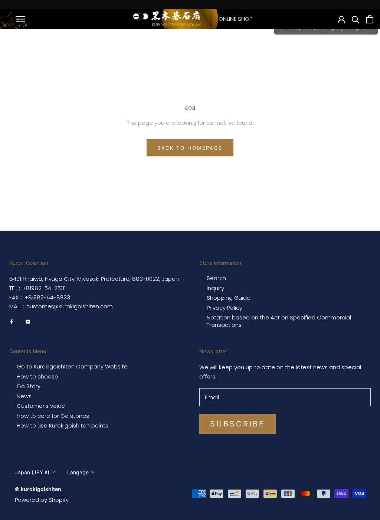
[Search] (356, 19)
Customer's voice (41, 406)
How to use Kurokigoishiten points (62, 425)
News (24, 396)
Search (216, 278)
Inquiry (215, 288)
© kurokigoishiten (38, 489)
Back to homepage (190, 148)
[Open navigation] (20, 19)
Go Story (28, 386)
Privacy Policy (224, 308)
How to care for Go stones (53, 416)
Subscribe (237, 423)
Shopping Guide (228, 298)
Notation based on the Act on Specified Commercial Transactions (279, 321)
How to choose (37, 376)
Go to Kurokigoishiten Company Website (72, 366)
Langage (78, 472)
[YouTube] (28, 321)
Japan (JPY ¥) (32, 472)
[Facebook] (11, 321)
